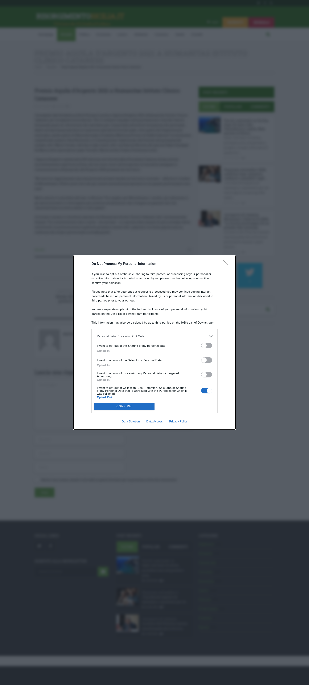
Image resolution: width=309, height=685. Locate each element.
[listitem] (154, 336)
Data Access (154, 421)
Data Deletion (131, 421)
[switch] (206, 345)
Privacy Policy (178, 421)
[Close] (227, 264)
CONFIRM (124, 406)
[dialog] (154, 342)
